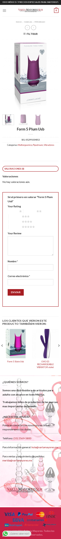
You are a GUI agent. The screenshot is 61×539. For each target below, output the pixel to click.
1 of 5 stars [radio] (12, 211)
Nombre (13, 261)
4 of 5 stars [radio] (15, 221)
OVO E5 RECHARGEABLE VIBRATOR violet (45, 364)
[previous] (8, 75)
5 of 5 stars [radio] (15, 226)
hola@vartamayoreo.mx (45, 447)
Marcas (28, 22)
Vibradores (49, 145)
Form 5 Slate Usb (15, 361)
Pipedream (39, 22)
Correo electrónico (19, 276)
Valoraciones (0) (14, 168)
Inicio (19, 22)
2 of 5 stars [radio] (29, 211)
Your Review (14, 233)
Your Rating (14, 206)
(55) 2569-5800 (22, 438)
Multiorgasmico (25, 145)
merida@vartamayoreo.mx (17, 460)
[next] (53, 75)
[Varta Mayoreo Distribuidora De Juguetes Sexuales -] (30, 10)
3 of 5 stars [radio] (15, 216)
